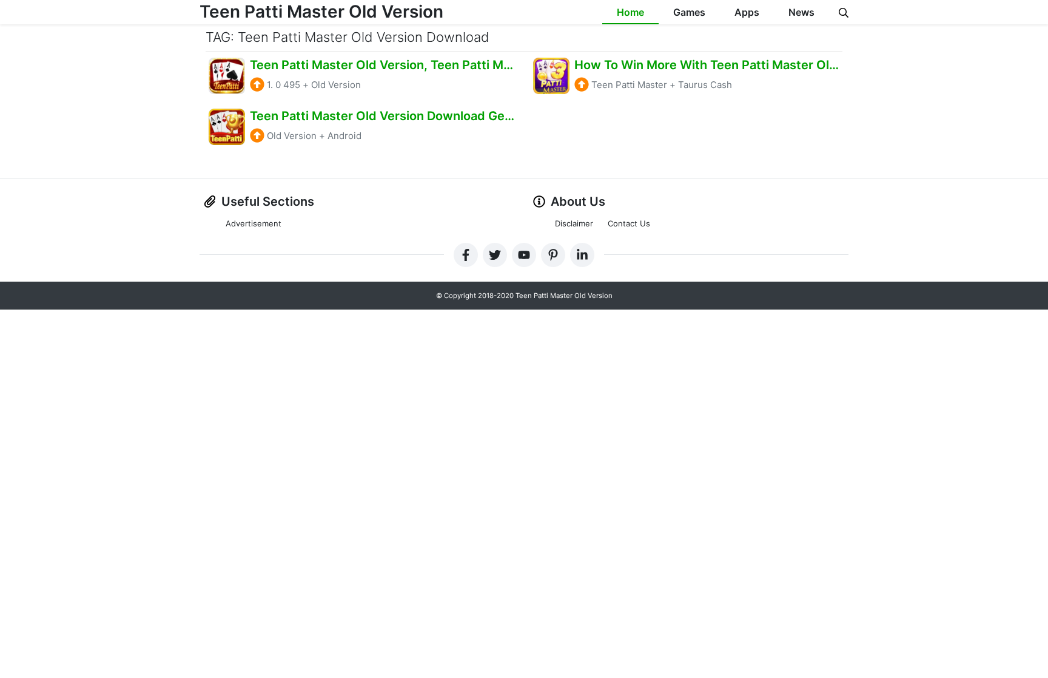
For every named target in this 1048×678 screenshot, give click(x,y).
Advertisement (253, 223)
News (801, 12)
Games (689, 12)
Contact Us (629, 223)
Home (630, 12)
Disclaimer (574, 223)
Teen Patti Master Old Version (321, 11)
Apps (746, 12)
